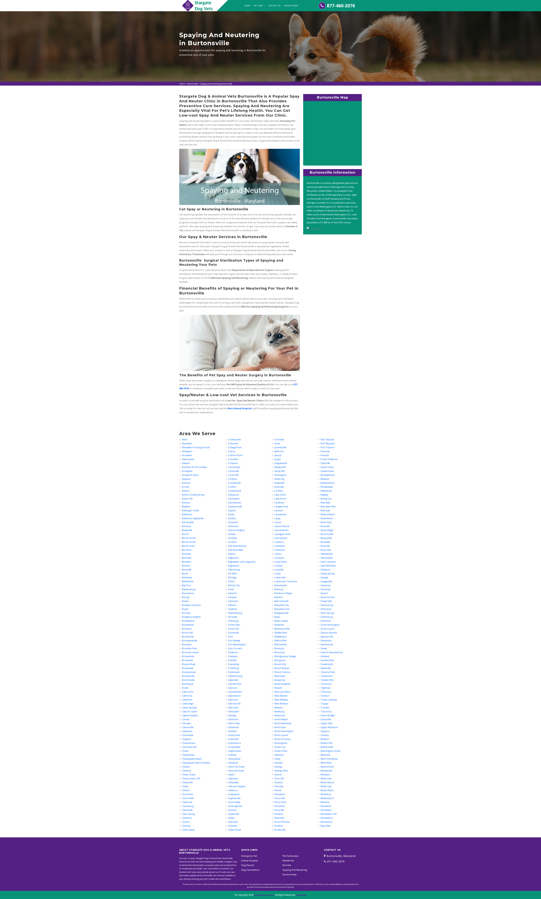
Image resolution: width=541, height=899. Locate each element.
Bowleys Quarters (191, 605)
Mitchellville (280, 644)
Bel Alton (186, 549)
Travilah (325, 707)
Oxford (278, 774)
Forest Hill (233, 628)
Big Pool (186, 585)
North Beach (281, 719)
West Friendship (329, 758)
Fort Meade (234, 640)
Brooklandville (189, 640)
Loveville (278, 569)
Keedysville (280, 467)
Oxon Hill (279, 778)
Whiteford (326, 794)
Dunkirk (232, 542)
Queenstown (327, 471)
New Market (280, 695)
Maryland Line (281, 609)
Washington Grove (330, 750)
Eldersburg (234, 569)
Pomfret (278, 825)
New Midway (281, 699)
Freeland (232, 656)
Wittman (325, 802)
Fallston (232, 605)
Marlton (278, 597)
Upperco (325, 731)
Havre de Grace (236, 770)
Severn (324, 593)
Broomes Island (190, 652)
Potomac (325, 451)
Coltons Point (235, 455)
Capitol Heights (190, 715)
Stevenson (326, 640)
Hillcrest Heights (237, 786)
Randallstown (328, 475)
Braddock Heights (191, 616)
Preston (325, 455)
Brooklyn (187, 644)
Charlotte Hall (189, 747)
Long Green (280, 561)
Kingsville (279, 482)
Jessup (277, 455)
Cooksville (233, 471)
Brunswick (187, 660)
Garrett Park (234, 683)
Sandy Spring (327, 573)
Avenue (186, 502)
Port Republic (328, 443)
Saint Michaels (328, 565)
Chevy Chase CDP (191, 778)
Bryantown (188, 668)
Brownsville (188, 656)
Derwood (233, 522)
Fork (230, 636)
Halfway (232, 754)
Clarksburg (188, 806)
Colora (231, 451)
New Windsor (281, 703)
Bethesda (187, 577)
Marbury (279, 589)
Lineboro (279, 542)
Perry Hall (279, 798)
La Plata (278, 490)
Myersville (279, 676)
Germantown (235, 691)
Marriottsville (281, 601)
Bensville (186, 569)
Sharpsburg (327, 605)
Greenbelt (233, 739)
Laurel (277, 522)
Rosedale (325, 542)
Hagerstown (234, 750)
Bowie (185, 601)
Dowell (231, 534)
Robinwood (326, 518)
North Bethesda (282, 723)
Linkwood (279, 545)
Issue (277, 443)
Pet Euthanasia (290, 855)
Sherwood (326, 609)
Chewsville (187, 782)
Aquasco (186, 478)
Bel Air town (188, 545)
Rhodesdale (327, 486)
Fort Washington (237, 644)
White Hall (326, 778)
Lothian (278, 565)
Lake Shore (280, 498)
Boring (185, 597)
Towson (325, 695)
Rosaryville (326, 538)
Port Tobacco (328, 447)
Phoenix (278, 814)
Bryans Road (188, 664)
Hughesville (234, 798)
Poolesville (280, 829)
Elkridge (232, 577)
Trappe (324, 703)
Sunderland (327, 664)
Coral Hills (233, 475)
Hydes (231, 817)
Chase (185, 750)
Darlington (234, 498)
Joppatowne (280, 463)
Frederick (233, 652)
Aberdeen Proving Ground (196, 447)
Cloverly (186, 825)
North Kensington (284, 731)
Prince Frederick (329, 459)
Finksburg (233, 620)
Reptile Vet (288, 860)
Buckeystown (189, 672)
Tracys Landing (329, 699)
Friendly (232, 660)
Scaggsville (326, 581)
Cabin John (187, 691)
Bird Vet (286, 865)
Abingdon (187, 451)
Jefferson (279, 451)
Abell (184, 439)
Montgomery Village (285, 656)
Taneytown (326, 676)
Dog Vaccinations (250, 869)
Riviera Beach (328, 514)
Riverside (325, 510)
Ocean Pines (280, 750)
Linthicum (279, 549)
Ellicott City (234, 585)
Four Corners (235, 648)
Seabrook (326, 585)
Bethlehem (187, 581)
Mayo (277, 616)
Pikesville (279, 817)
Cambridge (187, 703)
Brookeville (188, 636)
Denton (232, 518)
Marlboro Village (283, 593)
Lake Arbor (280, 494)
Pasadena (279, 794)
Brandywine (188, 620)
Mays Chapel (281, 620)
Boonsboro (188, 593)
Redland (325, 478)
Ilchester (232, 825)
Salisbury (325, 569)
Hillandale (233, 782)
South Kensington (330, 624)
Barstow (186, 526)
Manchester (280, 585)
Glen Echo (233, 707)
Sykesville (326, 668)
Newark (278, 707)
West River (326, 762)
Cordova (232, 478)
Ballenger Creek (190, 510)
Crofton (232, 486)
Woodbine (326, 806)
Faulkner (232, 609)
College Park (234, 447)
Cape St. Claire (189, 711)
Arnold (185, 486)
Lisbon (277, 553)
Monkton (279, 648)
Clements (187, 817)
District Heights (236, 530)
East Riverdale (235, 549)
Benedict (186, 561)
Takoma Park (328, 672)
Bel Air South (189, 542)
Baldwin (186, 506)
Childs (185, 786)
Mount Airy (280, 664)
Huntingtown (235, 806)
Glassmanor (234, 695)
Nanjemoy (279, 680)
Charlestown (188, 743)
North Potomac (282, 739)
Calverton (187, 699)
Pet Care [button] (258, 5)
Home (247, 5)
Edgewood (233, 565)
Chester (186, 766)
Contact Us (274, 5)
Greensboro (234, 743)
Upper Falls (326, 723)
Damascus (233, 494)
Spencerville (327, 636)
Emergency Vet (249, 855)
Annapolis (187, 471)
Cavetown (187, 731)
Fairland (232, 593)
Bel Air (185, 534)
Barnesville (188, 522)
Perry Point (280, 802)
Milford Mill (280, 640)
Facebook (301, 895)
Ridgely (324, 494)
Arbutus (186, 482)
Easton (231, 553)
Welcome (325, 754)
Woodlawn (326, 810)
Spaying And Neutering (294, 869)
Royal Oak (326, 549)
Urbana (325, 735)
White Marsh (327, 782)
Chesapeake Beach (192, 758)
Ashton (185, 490)
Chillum (186, 790)
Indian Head (234, 829)
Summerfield (327, 660)
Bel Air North (189, 538)
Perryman (279, 806)
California (187, 695)
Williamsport (327, 798)
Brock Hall (187, 632)
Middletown (280, 636)
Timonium (326, 691)
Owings (278, 766)
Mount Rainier (282, 668)
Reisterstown (327, 482)
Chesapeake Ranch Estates (196, 762)
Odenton (279, 754)
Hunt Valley (234, 802)
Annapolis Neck (190, 475)
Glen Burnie (234, 703)
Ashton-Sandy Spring (193, 494)
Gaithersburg (235, 676)
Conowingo (234, 467)
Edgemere (233, 557)
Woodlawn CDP (329, 814)
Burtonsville (192, 83)
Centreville (187, 735)
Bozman (186, 612)
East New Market (237, 545)
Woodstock (326, 821)
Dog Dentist (247, 865)
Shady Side (326, 601)
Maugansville (281, 612)
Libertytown (280, 538)
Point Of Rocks (282, 821)
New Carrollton (282, 691)
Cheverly (186, 770)
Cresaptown (234, 482)
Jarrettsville (280, 447)
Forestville (233, 632)
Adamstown (188, 459)
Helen (231, 774)
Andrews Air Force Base (194, 467)
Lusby (277, 573)
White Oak (326, 786)
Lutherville (280, 577)
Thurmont (326, 683)
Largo (277, 518)
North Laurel (281, 735)
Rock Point (326, 522)
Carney (185, 719)
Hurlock (232, 810)
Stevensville (327, 644)
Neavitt (278, 687)
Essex (231, 589)
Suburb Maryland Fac (332, 652)
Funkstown (234, 672)
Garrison (232, 687)
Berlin (185, 573)
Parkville (278, 786)
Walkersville (327, 747)
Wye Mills (326, 825)
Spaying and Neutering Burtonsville (216, 83)
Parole (277, 790)
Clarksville (187, 810)
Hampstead (234, 758)
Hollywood (233, 794)
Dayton (232, 510)
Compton (233, 463)
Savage (324, 577)
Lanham (278, 510)
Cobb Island (188, 829)
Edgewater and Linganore (241, 561)
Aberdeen (187, 443)
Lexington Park (282, 534)
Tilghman (326, 687)
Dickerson (233, 526)
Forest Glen (234, 624)
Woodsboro (327, 817)
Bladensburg (189, 589)
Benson (186, 565)
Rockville (325, 526)
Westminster (327, 766)
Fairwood (233, 601)
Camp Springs (189, 707)
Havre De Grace (236, 766)
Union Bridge (328, 715)
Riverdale (325, 502)
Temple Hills (327, 680)
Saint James (327, 557)
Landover (279, 502)
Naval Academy (282, 683)
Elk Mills (232, 573)
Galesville (233, 680)
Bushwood (187, 683)
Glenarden (233, 711)
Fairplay (232, 597)
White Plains (327, 790)
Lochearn (279, 557)
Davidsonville (235, 506)
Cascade (186, 723)
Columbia (233, 459)
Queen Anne (327, 467)
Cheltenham (188, 754)
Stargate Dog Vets (264, 895)
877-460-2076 (341, 6)
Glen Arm (233, 699)
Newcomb (279, 715)
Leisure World (281, 526)
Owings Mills (281, 770)
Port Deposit (327, 439)
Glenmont (233, 719)
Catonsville (187, 727)
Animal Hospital (249, 860)
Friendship (233, 664)
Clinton (185, 821)
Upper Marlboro (329, 727)
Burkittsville (188, 676)
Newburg (279, 711)
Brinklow (186, 628)
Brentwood (188, 624)
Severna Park (328, 597)
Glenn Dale (234, 723)
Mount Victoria (282, 672)
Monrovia (279, 652)
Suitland (325, 656)
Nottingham (280, 743)
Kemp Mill (279, 471)
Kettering (279, 478)
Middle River (280, 632)
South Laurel (327, 628)
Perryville (279, 810)
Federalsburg (235, 612)
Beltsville (186, 557)
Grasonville (234, 735)
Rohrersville (327, 534)
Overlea (278, 762)
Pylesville (325, 463)
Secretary (326, 589)
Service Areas (291, 5)
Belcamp (186, 553)
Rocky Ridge (327, 530)
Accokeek (187, 455)
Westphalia (326, 770)
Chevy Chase (188, 774)
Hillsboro (233, 790)
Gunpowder (234, 747)
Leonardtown (281, 530)
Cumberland (234, 490)
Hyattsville (233, 814)
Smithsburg (327, 616)
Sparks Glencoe (329, 632)
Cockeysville (234, 439)
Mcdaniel (279, 624)
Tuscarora (326, 711)
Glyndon (232, 731)
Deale (231, 514)
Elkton (231, 581)
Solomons (326, 620)
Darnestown (234, 502)
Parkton (278, 782)
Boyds (185, 609)
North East (280, 727)
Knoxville (279, 486)
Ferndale (232, 616)
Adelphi (186, 463)
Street (324, 648)
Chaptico (186, 739)
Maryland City (281, 605)
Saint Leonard (328, 561)
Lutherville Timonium (285, 581)
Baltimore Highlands (193, 518)
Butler (185, 687)
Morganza (279, 660)
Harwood (233, 762)
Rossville (325, 545)
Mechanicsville (282, 628)
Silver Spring (327, 612)
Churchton (187, 794)
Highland (233, 778)
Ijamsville (233, 821)
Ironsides (279, 439)
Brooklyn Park (189, 648)
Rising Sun (326, 498)
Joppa (277, 459)
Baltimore (187, 514)
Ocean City (279, 747)
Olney (277, 758)
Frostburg (233, 668)
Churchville (188, 798)
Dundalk (232, 538)
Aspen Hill (187, 498)
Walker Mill (326, 743)
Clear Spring (188, 814)
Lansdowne (280, 514)
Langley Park (281, 506)
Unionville (326, 719)
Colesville (233, 443)
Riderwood (326, 490)
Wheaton (325, 774)
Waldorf (325, 739)
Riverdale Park (328, 506)
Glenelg (232, 715)
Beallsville (187, 530)
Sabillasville (327, 553)
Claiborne (187, 802)
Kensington (280, 475)
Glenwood (233, 727)
